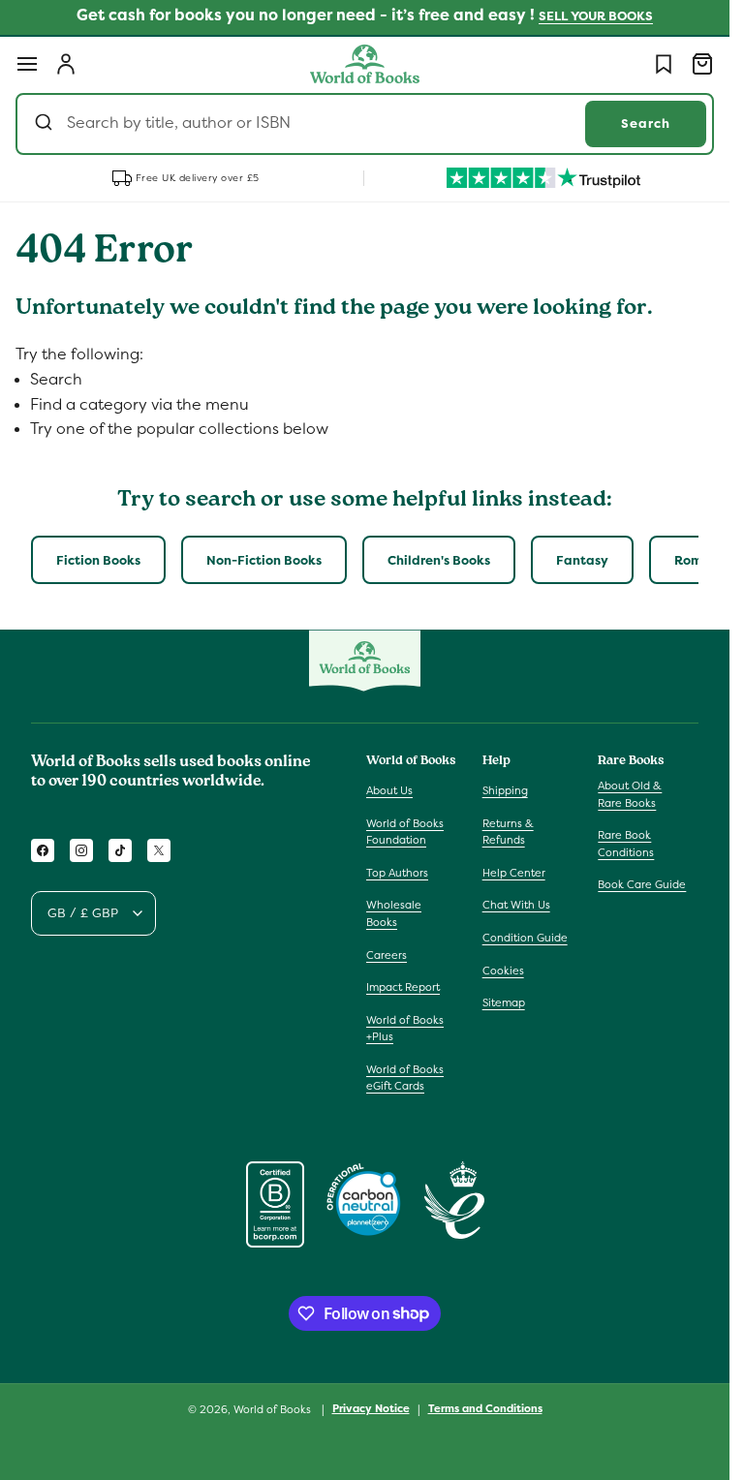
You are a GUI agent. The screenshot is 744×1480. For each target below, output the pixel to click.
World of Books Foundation (405, 832)
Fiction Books (98, 560)
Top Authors (397, 873)
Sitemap (503, 1002)
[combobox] (365, 124)
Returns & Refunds (508, 832)
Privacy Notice (371, 1408)
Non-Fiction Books (264, 560)
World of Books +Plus (405, 1028)
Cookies (503, 970)
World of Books (273, 1409)
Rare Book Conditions (626, 843)
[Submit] (46, 124)
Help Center (513, 873)
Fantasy (582, 560)
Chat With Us (516, 904)
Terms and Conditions (485, 1408)
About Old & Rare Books (630, 794)
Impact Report (403, 987)
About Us (389, 790)
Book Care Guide (642, 884)
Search (645, 123)
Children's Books (439, 560)
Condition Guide (525, 937)
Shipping (505, 790)
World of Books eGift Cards (405, 1078)
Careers (386, 955)
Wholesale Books (393, 913)
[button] (27, 64)
